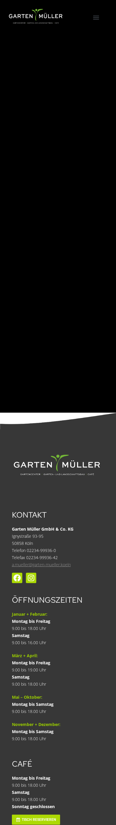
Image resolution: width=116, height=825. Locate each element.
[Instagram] (31, 578)
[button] (96, 17)
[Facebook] (17, 578)
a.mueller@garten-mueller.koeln (41, 564)
